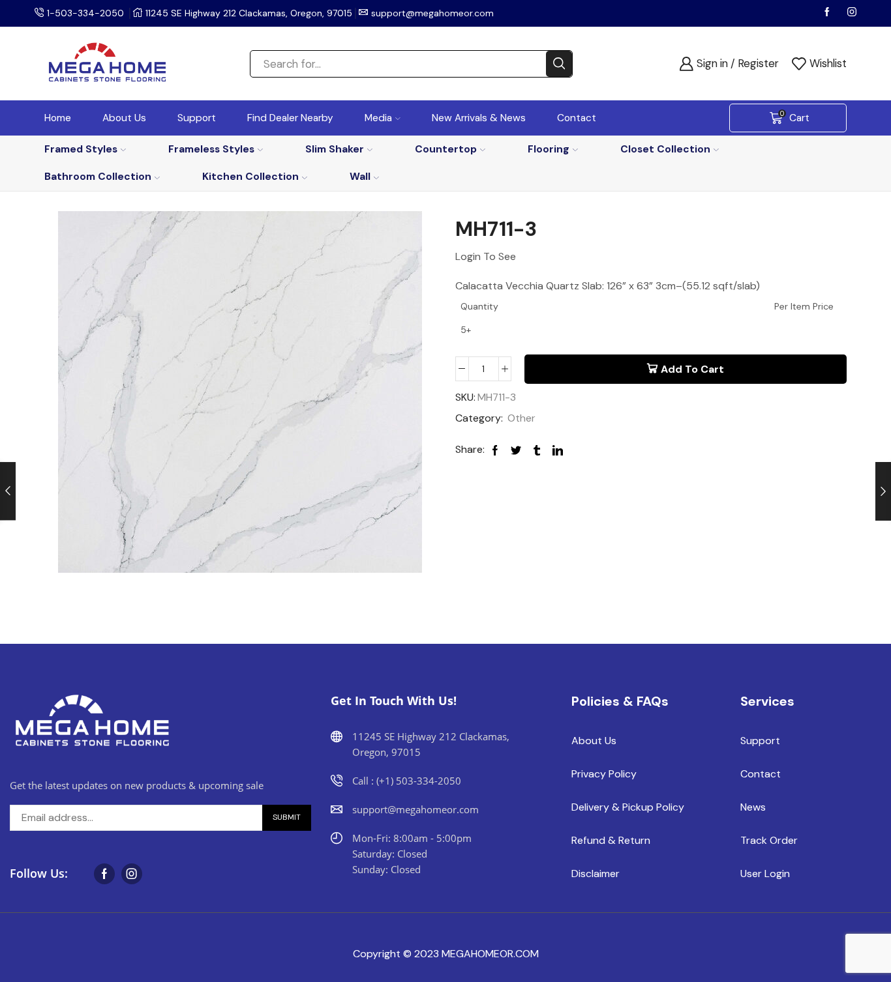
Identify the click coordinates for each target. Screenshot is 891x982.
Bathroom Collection (97, 176)
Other (521, 418)
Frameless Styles (211, 149)
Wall (360, 176)
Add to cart (692, 369)
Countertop (446, 149)
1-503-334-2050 (85, 13)
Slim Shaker (334, 149)
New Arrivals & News (479, 117)
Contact (576, 117)
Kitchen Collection (250, 176)
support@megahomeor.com (432, 13)
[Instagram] (851, 13)
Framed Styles (80, 149)
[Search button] (559, 64)
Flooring (548, 149)
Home (57, 117)
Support (196, 117)
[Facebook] (828, 13)
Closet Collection (665, 149)
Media (378, 117)
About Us (124, 117)
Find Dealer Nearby (290, 117)
